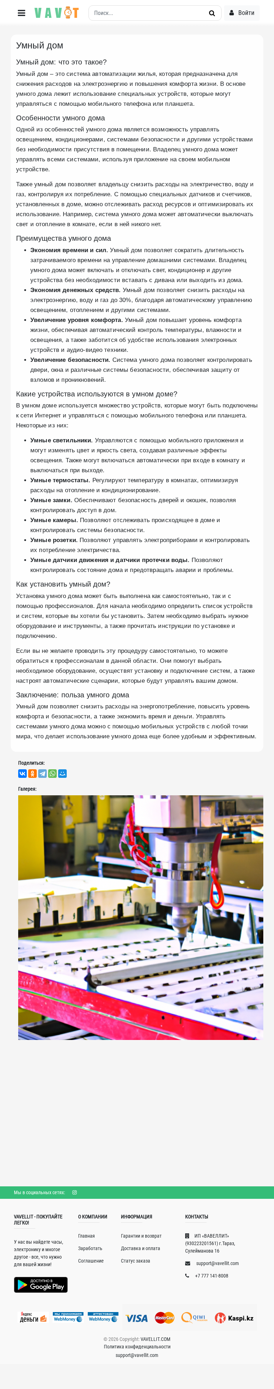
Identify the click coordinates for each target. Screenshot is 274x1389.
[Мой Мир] (62, 773)
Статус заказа (135, 1261)
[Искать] (212, 13)
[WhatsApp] (52, 773)
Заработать (90, 1248)
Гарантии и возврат (141, 1236)
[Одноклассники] (32, 773)
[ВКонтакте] (22, 773)
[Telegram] (42, 773)
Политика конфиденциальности (137, 1346)
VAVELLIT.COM (156, 1339)
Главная (86, 1236)
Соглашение (91, 1261)
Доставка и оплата (140, 1248)
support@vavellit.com (217, 1263)
